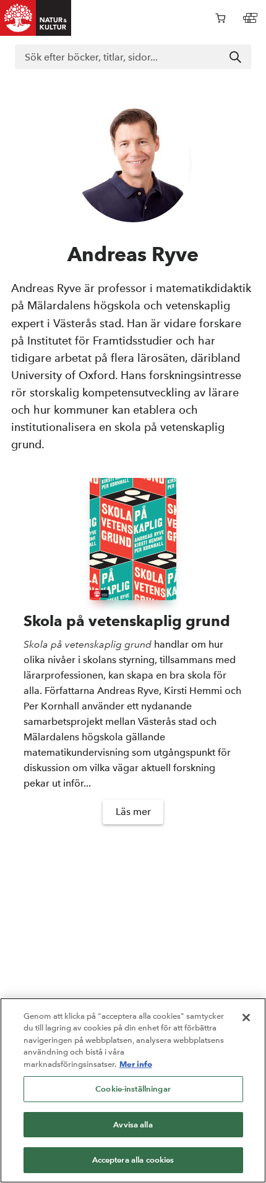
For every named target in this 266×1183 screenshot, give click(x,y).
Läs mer (133, 811)
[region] (133, 1090)
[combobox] (133, 57)
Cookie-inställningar (133, 1088)
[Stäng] (246, 1017)
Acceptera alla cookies (133, 1159)
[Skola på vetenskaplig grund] (133, 539)
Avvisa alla (132, 1124)
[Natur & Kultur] (36, 18)
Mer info (135, 1064)
